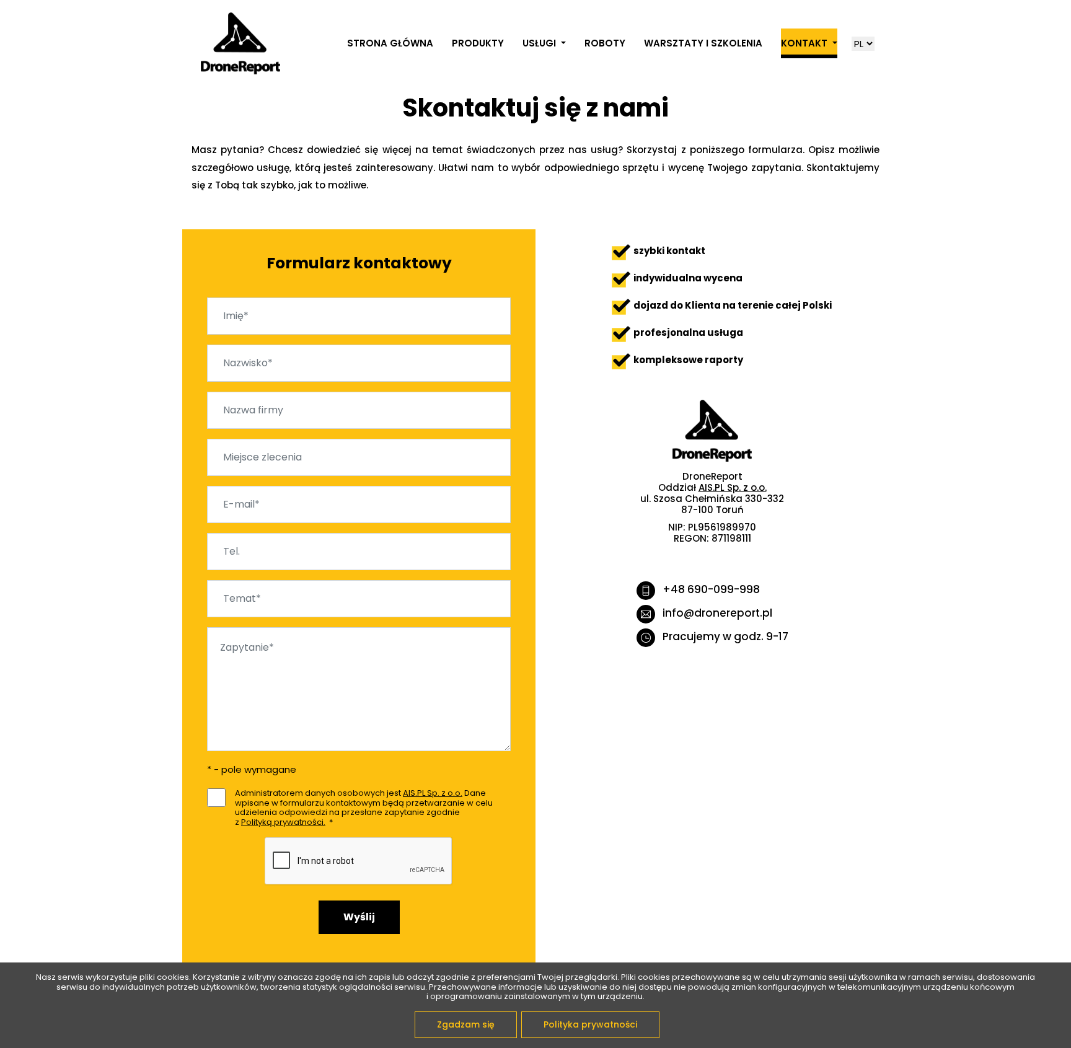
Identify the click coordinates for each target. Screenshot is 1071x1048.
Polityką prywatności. (283, 822)
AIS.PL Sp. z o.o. (432, 793)
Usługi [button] (540, 43)
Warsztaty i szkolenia (703, 43)
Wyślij (359, 917)
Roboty (604, 43)
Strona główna (390, 43)
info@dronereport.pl (717, 612)
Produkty (478, 43)
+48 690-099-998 (711, 589)
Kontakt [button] (805, 43)
